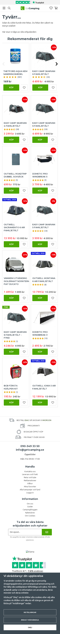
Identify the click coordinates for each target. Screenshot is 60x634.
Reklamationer (30, 480)
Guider (30, 506)
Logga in (30, 493)
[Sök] (9, 8)
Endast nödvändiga (30, 620)
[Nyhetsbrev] (47, 532)
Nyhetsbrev (30, 513)
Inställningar (30, 612)
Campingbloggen (30, 510)
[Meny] (4, 8)
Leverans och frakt (30, 474)
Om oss (30, 504)
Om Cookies (30, 516)
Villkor (30, 483)
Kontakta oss (30, 471)
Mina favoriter (30, 486)
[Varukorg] (56, 8)
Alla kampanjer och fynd (30, 490)
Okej (30, 627)
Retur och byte (30, 477)
